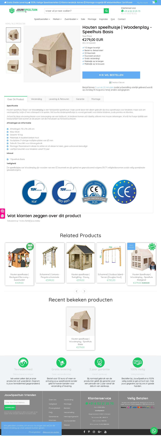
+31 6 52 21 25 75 (132, 11)
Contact (122, 19)
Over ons (52, 399)
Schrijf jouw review (32, 221)
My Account (142, 2)
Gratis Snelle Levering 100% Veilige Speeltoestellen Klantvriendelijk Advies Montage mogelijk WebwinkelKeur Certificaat (69, 2)
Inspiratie (103, 19)
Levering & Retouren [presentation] (59, 99)
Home (7, 24)
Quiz (113, 19)
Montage (92, 19)
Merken (56, 19)
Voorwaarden (69, 421)
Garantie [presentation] (80, 99)
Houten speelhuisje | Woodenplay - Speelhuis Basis (80, 341)
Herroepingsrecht (71, 416)
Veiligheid (53, 404)
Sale (83, 19)
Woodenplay (37, 110)
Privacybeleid (54, 408)
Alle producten (18, 24)
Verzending (68, 399)
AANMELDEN (9, 407)
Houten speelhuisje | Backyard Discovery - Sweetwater (19, 277)
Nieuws (67, 425)
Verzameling (69, 412)
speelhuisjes (15, 167)
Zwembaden (71, 19)
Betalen (67, 408)
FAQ (50, 412)
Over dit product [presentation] (15, 99)
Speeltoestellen (41, 19)
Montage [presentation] (95, 99)
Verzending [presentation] (36, 99)
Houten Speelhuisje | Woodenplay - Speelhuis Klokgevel (141, 277)
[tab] (16, 99)
